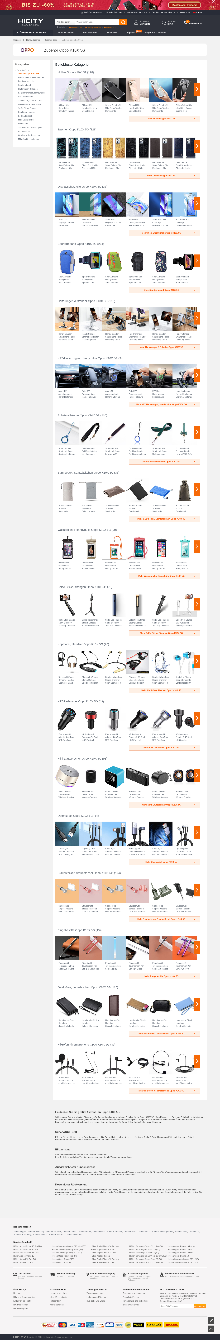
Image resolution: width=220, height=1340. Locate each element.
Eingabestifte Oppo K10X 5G (76, 930)
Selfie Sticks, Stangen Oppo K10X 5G (82, 587)
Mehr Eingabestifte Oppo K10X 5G (161, 976)
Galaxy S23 (110, 27)
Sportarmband (24, 85)
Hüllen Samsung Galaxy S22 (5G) (144, 1253)
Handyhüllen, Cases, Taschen (31, 77)
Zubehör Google (40, 1234)
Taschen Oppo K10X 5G (73, 129)
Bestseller (112, 32)
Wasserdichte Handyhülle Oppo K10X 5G (84, 529)
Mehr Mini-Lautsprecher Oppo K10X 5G (161, 805)
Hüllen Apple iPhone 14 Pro (103, 1249)
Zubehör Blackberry (22, 1234)
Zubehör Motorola (57, 1234)
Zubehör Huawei (53, 1232)
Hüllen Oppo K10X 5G (72, 72)
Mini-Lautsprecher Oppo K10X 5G (79, 758)
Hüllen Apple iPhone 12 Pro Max (105, 1259)
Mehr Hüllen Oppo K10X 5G (161, 118)
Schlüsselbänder (25, 97)
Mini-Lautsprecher (26, 120)
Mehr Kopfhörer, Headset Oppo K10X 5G (161, 690)
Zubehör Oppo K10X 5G (28, 73)
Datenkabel (23, 124)
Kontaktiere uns (57, 1305)
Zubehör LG (194, 1232)
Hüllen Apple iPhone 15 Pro (25, 1249)
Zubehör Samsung (36, 1232)
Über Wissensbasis (58, 1297)
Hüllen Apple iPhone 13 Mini (180, 1253)
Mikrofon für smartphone (28, 139)
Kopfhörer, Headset (26, 112)
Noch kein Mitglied (131, 1297)
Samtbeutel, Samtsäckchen (30, 100)
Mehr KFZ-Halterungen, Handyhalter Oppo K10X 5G (161, 404)
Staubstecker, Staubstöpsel (30, 127)
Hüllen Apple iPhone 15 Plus (25, 1253)
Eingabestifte (24, 131)
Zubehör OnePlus (74, 1234)
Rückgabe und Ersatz (95, 1301)
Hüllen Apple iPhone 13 (178, 1256)
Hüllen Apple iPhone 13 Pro (180, 1249)
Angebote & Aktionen (155, 32)
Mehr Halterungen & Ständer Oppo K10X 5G (161, 347)
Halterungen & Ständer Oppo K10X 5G (83, 301)
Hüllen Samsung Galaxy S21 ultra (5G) (146, 1262)
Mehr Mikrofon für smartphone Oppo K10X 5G (161, 1091)
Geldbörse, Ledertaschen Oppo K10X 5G (84, 987)
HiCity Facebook (20, 1305)
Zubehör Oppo (51, 40)
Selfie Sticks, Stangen (27, 108)
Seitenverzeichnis (131, 1305)
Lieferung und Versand (96, 1297)
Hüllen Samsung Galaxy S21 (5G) (183, 1262)
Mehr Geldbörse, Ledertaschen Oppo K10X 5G (161, 1033)
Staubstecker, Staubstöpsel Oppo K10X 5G (85, 873)
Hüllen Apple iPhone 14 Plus (103, 1253)
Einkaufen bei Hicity (22, 1301)
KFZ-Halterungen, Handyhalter (31, 93)
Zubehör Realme (114, 1232)
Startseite (17, 40)
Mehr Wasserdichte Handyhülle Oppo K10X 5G (161, 576)
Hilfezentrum (55, 1301)
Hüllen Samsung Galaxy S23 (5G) (67, 1253)
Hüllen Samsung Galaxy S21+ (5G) (183, 1259)
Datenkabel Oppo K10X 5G (75, 815)
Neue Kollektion (66, 32)
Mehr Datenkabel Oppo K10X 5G (161, 862)
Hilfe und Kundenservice (24, 1297)
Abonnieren (199, 1306)
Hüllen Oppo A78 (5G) (61, 1262)
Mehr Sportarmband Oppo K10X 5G (161, 290)
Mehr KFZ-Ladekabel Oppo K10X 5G (161, 747)
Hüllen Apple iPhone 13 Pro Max (182, 1246)
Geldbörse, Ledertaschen (29, 135)
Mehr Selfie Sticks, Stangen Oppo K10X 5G (161, 633)
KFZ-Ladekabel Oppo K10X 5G (78, 701)
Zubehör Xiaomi (69, 1232)
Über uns (17, 1293)
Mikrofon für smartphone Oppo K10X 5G (84, 1044)
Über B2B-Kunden (114, 12)
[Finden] (123, 22)
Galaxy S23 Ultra (94, 27)
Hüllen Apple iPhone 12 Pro (103, 1262)
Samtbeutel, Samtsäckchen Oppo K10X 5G (85, 472)
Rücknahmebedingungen (134, 1293)
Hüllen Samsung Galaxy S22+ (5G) (144, 1249)
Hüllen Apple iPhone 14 (101, 1256)
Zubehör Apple (19, 1232)
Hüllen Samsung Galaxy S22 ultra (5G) (146, 1246)
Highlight (130, 32)
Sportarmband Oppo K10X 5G (77, 243)
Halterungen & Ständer (28, 89)
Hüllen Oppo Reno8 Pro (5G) (64, 1256)
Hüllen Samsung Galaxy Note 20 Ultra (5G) (148, 1256)
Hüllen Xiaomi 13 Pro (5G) (24, 1259)
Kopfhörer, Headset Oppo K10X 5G (80, 644)
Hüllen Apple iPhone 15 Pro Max (27, 1246)
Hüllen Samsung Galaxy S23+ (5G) (67, 1249)
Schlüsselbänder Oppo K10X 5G (79, 415)
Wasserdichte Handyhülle (29, 104)
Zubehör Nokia (130, 1232)
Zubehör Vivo (144, 1232)
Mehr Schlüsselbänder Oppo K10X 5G (161, 461)
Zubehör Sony (84, 1232)
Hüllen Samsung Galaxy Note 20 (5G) (145, 1259)
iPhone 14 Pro (76, 27)
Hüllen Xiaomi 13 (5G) (23, 1262)
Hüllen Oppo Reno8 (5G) (63, 1259)
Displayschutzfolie (26, 81)
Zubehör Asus (181, 1232)
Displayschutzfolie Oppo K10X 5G (79, 186)
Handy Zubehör (33, 40)
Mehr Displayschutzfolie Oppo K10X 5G (161, 233)
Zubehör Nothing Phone (162, 1232)
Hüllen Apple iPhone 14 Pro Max (105, 1246)
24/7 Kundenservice (93, 12)
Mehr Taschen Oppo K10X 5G (161, 175)
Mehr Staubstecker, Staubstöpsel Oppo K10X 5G (161, 919)
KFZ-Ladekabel (25, 116)
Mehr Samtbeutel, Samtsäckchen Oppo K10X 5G (161, 519)
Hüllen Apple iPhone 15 (23, 1256)
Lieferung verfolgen (58, 1293)
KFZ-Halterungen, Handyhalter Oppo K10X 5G (88, 358)
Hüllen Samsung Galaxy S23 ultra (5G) (69, 1246)
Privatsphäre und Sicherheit (135, 1301)
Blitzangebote (90, 32)
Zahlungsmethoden (95, 1293)
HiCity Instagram (20, 1309)
